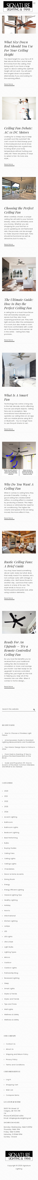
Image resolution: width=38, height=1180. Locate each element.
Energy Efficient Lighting (14, 890)
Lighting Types (10, 952)
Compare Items (12, 1095)
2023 (6, 806)
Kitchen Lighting (11, 921)
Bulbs (6, 843)
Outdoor (7, 962)
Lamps (7, 926)
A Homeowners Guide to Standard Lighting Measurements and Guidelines (18, 741)
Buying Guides (10, 848)
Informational (10, 916)
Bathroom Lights (11, 827)
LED (5, 931)
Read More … (9, 84)
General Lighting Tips (13, 895)
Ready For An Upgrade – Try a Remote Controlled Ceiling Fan (17, 648)
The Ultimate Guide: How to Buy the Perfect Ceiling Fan (18, 303)
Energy (7, 884)
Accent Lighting (10, 817)
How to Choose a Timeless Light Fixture (16, 734)
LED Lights (8, 936)
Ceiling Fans (9, 853)
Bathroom (8, 822)
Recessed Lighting (11, 978)
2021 (6, 796)
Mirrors (7, 957)
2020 (6, 791)
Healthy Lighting (11, 900)
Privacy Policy (11, 1059)
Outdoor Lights (10, 968)
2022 (6, 801)
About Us (10, 1049)
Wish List (9, 1090)
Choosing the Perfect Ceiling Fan (19, 210)
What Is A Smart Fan (16, 397)
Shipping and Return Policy (17, 1054)
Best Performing (11, 838)
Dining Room (9, 879)
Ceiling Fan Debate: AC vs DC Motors (18, 130)
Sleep (6, 983)
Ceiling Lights (9, 858)
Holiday (7, 905)
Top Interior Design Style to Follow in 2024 (18, 748)
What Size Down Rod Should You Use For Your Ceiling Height (18, 48)
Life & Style (8, 942)
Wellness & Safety (11, 1014)
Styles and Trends (11, 999)
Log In (8, 1079)
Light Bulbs (8, 947)
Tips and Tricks (10, 1004)
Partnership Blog (11, 973)
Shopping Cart (12, 1085)
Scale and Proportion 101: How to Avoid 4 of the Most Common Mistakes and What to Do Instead (18, 765)
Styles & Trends (10, 994)
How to (7, 910)
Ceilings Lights (10, 864)
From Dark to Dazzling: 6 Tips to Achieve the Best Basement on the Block (16, 756)
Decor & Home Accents (14, 874)
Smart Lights (9, 988)
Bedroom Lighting (11, 832)
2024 (6, 812)
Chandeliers (9, 869)
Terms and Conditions (15, 1065)
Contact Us (10, 1044)
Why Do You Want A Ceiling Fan (18, 486)
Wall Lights (8, 1009)
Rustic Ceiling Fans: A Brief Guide (18, 564)
